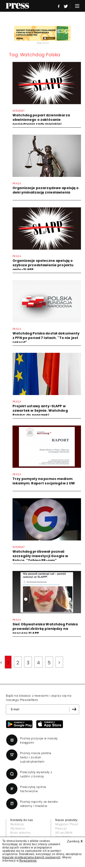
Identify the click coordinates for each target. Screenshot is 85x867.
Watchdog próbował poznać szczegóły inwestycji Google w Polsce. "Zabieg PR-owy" (40, 556)
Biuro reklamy (20, 833)
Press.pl (61, 828)
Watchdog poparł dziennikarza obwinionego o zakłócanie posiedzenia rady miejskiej (41, 119)
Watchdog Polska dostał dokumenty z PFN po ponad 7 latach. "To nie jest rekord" (46, 338)
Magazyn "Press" (67, 824)
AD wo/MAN (63, 833)
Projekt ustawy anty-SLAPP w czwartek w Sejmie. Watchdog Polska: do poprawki (40, 410)
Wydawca (17, 828)
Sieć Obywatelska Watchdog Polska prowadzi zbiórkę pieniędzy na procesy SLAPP (45, 628)
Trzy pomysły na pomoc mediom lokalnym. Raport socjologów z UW (44, 481)
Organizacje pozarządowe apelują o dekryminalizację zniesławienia (46, 190)
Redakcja (17, 824)
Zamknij (75, 841)
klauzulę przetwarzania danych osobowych (31, 857)
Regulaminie (28, 860)
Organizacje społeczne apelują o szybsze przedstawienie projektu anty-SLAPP (43, 265)
